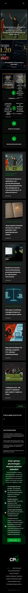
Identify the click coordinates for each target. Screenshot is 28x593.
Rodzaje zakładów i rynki (14, 581)
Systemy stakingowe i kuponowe (14, 576)
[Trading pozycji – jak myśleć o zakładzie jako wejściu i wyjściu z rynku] (14, 372)
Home (8, 568)
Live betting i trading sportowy (13, 221)
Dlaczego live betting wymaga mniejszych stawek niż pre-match (13, 312)
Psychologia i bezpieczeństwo (14, 584)
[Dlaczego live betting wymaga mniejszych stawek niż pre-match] (14, 294)
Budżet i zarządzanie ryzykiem (14, 579)
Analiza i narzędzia (14, 573)
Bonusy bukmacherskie (14, 571)
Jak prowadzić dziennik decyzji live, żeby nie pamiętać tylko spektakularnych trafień (13, 230)
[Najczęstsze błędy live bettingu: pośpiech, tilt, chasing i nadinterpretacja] (14, 332)
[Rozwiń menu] (4, 419)
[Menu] (23, 3)
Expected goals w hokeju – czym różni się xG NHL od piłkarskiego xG (8, 80)
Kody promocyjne (16, 568)
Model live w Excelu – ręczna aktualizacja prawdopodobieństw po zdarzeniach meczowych (13, 272)
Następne (20, 406)
